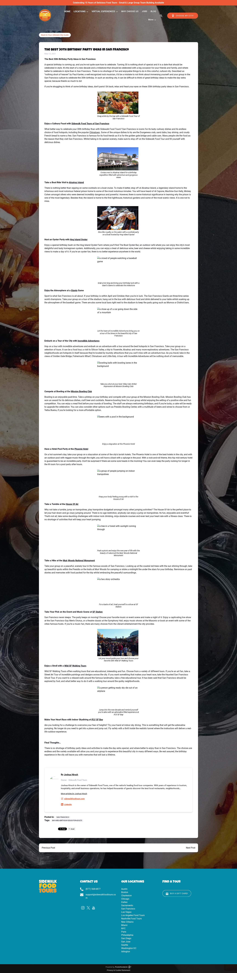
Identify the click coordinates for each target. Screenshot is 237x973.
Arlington (125, 951)
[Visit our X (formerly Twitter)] (88, 907)
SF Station (97, 612)
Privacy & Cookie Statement (118, 970)
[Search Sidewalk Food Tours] (161, 15)
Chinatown (94, 132)
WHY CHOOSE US (130, 11)
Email (72, 829)
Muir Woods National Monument (79, 560)
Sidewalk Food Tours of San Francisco (90, 123)
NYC (123, 928)
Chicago (125, 899)
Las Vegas (126, 912)
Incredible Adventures (88, 341)
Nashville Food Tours (131, 918)
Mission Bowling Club (81, 391)
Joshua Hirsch (71, 774)
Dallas (124, 902)
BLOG (153, 11)
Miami (124, 925)
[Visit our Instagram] (82, 907)
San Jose (125, 941)
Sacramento (127, 905)
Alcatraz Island (76, 182)
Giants (74, 290)
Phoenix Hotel (81, 449)
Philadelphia (127, 935)
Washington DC (128, 948)
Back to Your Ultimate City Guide (55, 35)
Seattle (124, 945)
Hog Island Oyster (79, 239)
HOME (67, 11)
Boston (124, 892)
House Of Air (72, 504)
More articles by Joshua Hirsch (74, 794)
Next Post (190, 847)
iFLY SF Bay (97, 719)
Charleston (126, 895)
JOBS (144, 11)
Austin (124, 889)
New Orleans (127, 922)
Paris (123, 931)
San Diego (126, 938)
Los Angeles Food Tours (133, 915)
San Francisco (63, 817)
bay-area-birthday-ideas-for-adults (67, 820)
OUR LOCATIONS (132, 882)
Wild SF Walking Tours (75, 665)
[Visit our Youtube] (93, 907)
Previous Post (48, 847)
